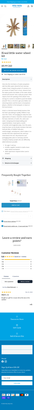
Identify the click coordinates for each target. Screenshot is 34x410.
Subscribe (17, 383)
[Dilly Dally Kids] (17, 6)
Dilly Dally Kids (8, 403)
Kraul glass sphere (10, 221)
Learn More (17, 245)
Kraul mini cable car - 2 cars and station (17, 226)
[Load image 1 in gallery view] (17, 25)
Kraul (5, 59)
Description (6, 79)
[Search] (6, 6)
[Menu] (2, 6)
